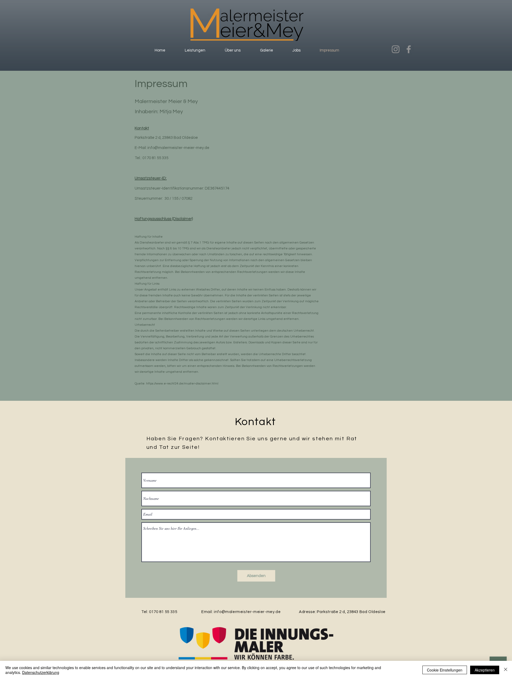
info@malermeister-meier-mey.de (178, 148)
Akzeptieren (485, 670)
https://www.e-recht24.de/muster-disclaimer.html (182, 383)
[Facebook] (408, 49)
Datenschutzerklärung (40, 672)
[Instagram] (395, 49)
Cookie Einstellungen (444, 670)
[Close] (505, 670)
